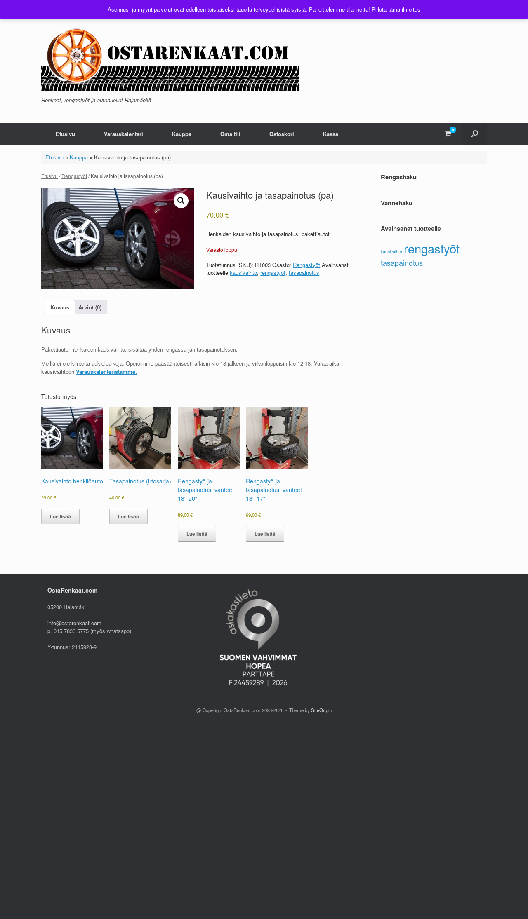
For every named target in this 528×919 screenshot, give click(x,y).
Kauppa (181, 134)
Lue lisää (60, 516)
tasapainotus (304, 273)
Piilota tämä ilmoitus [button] (396, 9)
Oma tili (230, 134)
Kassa (330, 134)
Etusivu (65, 134)
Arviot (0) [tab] (89, 307)
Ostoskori (281, 134)
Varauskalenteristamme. (106, 371)
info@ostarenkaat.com (74, 623)
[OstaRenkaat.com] (170, 56)
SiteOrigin (321, 710)
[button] (474, 134)
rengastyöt (272, 273)
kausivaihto (243, 273)
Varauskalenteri (123, 134)
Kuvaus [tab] (59, 307)
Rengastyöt (74, 175)
